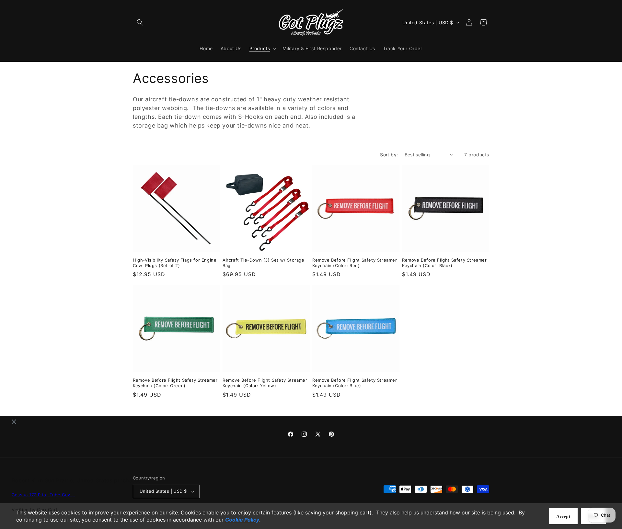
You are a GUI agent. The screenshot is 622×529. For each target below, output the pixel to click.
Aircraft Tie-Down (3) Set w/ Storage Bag (264, 262)
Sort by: (389, 154)
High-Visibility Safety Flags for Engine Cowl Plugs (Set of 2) (174, 262)
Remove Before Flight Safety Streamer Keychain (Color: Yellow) (265, 382)
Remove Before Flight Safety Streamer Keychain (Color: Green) (175, 382)
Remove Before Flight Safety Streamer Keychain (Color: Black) (444, 262)
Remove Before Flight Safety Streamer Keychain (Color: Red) (354, 262)
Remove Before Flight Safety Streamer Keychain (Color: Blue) (354, 382)
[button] (140, 22)
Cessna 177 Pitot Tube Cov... (43, 495)
